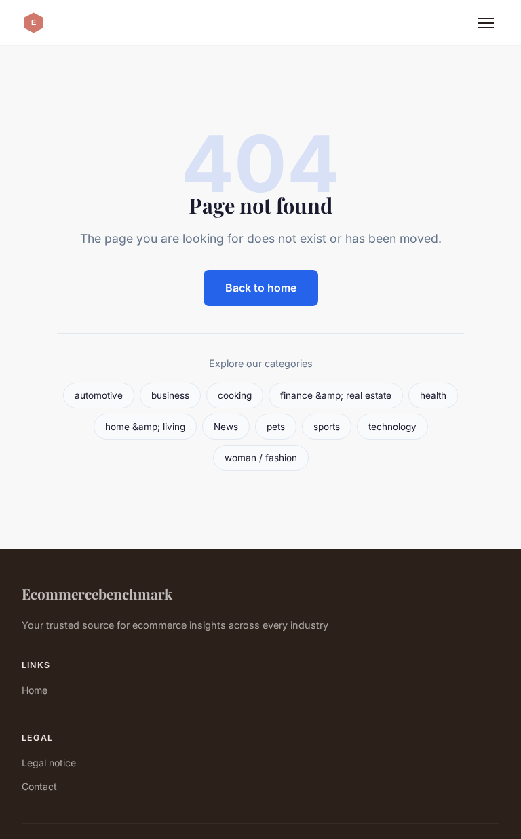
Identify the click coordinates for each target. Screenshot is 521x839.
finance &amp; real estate (335, 395)
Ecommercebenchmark (97, 593)
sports (326, 426)
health (433, 395)
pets (276, 426)
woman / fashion (261, 457)
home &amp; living (145, 426)
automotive (99, 395)
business (170, 395)
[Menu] (485, 23)
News (226, 426)
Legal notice (49, 762)
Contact (39, 786)
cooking (235, 395)
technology (392, 426)
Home (34, 690)
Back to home (260, 287)
